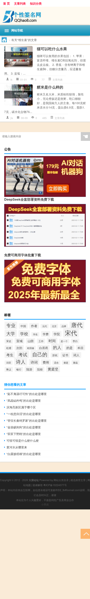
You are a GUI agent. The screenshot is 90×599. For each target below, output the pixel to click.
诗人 (21, 361)
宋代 (71, 332)
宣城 (19, 341)
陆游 (29, 369)
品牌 (64, 326)
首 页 (6, 3)
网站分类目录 (61, 480)
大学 (10, 333)
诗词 (34, 362)
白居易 (43, 348)
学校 (24, 333)
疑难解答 (38, 485)
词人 (76, 355)
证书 (65, 355)
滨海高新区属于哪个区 (21, 407)
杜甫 (8, 348)
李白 (75, 341)
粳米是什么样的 (50, 87)
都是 (66, 362)
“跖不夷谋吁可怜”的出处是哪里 (26, 394)
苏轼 (54, 355)
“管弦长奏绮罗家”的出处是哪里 (26, 420)
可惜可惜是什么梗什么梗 (22, 440)
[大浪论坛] (45, 16)
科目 (81, 347)
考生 (9, 354)
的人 (57, 347)
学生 (35, 334)
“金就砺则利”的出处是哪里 (23, 427)
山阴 (30, 341)
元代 (44, 326)
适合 (56, 362)
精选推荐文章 (78, 480)
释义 (8, 369)
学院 (57, 334)
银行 (18, 369)
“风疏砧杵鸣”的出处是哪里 (23, 400)
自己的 (39, 354)
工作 (41, 341)
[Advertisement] (45, 554)
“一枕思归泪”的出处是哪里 (23, 414)
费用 (46, 362)
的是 (69, 347)
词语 (8, 362)
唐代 (76, 325)
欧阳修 (30, 348)
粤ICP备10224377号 (55, 485)
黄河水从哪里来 (16, 447)
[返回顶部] (85, 533)
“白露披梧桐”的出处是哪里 (23, 454)
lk (11, 79)
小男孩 (45, 504)
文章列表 (20, 3)
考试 (22, 354)
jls (11, 118)
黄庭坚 (53, 368)
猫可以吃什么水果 (52, 48)
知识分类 (36, 3)
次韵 (19, 348)
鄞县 (75, 362)
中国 (23, 326)
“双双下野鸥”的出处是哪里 (23, 434)
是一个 (64, 341)
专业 (10, 325)
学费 (46, 334)
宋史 (8, 341)
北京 (54, 326)
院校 (40, 369)
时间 (52, 340)
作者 (34, 326)
